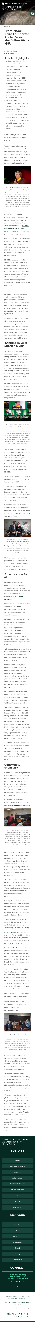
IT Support (17, 1242)
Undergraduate (17, 1178)
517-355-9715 (17, 1282)
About (17, 1160)
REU (17, 1195)
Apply (17, 1201)
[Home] (5, 26)
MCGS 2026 (17, 1207)
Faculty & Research (17, 1166)
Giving (17, 1230)
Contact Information (11, 1296)
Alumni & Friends (17, 1190)
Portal (17, 1248)
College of (16, 1140)
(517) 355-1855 (13, 1302)
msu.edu (23, 1302)
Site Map (21, 1296)
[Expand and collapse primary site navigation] (31, 4)
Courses (17, 1224)
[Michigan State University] (17, 1315)
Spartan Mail (17, 1260)
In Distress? (17, 1236)
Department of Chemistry (12, 8)
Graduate (17, 1172)
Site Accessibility (21, 1298)
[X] (17, 1286)
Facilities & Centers (17, 1184)
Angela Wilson (10, 932)
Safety (17, 1254)
